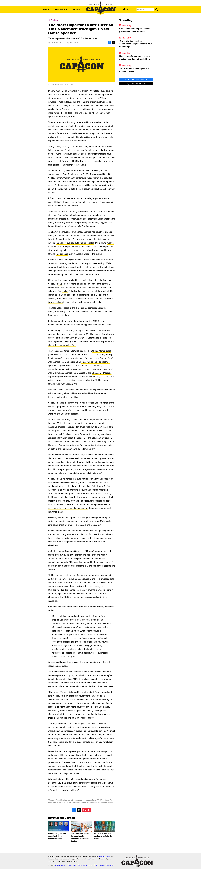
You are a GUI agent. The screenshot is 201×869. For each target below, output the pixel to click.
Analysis (54, 20)
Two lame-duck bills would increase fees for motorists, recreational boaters (81, 837)
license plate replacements (71, 369)
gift (90, 859)
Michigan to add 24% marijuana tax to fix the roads (103, 836)
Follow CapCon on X (137, 83)
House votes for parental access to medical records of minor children (135, 57)
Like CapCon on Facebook (137, 79)
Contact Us (109, 865)
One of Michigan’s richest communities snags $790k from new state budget (135, 44)
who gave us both (89, 623)
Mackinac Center (104, 856)
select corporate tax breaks (69, 380)
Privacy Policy (93, 865)
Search (156, 9)
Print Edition (61, 9)
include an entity (55, 274)
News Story (126, 25)
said (60, 283)
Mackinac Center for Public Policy (65, 865)
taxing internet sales (101, 350)
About (46, 9)
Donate (76, 9)
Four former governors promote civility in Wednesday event (57, 836)
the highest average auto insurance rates (75, 242)
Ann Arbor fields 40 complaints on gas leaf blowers (134, 70)
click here (65, 315)
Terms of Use (82, 865)
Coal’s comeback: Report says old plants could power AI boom (134, 30)
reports (110, 242)
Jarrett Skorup (56, 43)
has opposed (62, 253)
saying (65, 290)
